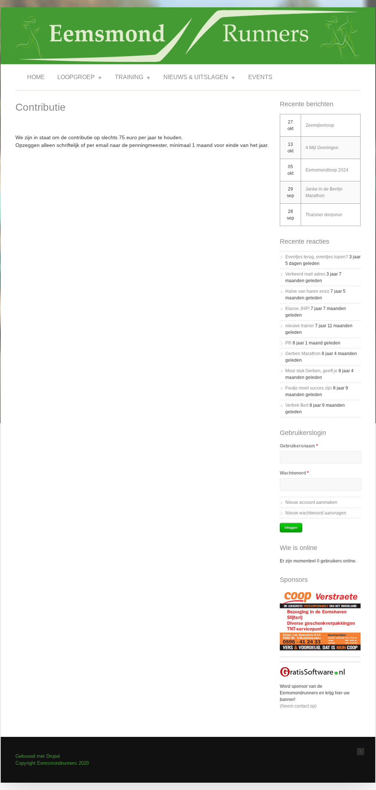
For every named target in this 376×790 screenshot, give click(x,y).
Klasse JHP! (297, 308)
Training (127, 78)
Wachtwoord (294, 473)
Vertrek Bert (296, 405)
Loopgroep (74, 78)
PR (288, 343)
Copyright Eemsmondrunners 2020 (52, 763)
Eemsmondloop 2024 (327, 170)
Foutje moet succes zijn (308, 388)
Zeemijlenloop (320, 125)
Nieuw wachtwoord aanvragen (315, 513)
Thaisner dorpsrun (324, 214)
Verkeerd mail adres (305, 274)
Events (260, 77)
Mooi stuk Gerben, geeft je (311, 370)
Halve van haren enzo (307, 291)
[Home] (188, 60)
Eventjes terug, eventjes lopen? (316, 256)
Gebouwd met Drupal (37, 756)
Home (36, 77)
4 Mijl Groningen (322, 147)
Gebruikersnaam (299, 445)
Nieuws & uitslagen (193, 78)
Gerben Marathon (303, 353)
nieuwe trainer (299, 325)
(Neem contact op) (298, 706)
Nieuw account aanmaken (311, 502)
